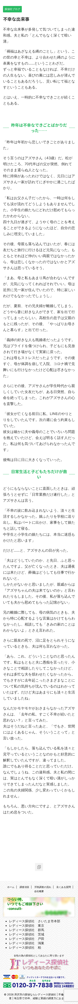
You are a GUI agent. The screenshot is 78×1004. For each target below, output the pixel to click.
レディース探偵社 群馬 (26, 930)
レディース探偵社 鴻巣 (26, 943)
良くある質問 (63, 887)
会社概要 (39, 891)
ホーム (10, 887)
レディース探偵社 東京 (26, 925)
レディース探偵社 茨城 (26, 934)
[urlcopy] (39, 867)
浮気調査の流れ (42, 887)
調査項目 (24, 887)
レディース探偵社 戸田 (26, 939)
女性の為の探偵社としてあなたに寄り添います (39, 955)
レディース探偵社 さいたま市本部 (34, 921)
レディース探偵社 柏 (25, 947)
